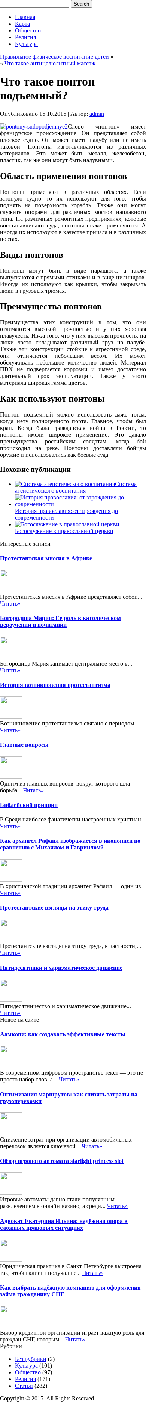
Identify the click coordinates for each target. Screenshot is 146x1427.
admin (96, 114)
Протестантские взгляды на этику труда (54, 907)
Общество (28, 30)
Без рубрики (30, 1359)
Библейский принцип (29, 805)
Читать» (10, 603)
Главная (25, 17)
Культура (26, 44)
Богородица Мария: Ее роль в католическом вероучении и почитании (60, 621)
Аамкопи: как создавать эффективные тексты (62, 1034)
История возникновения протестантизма (55, 685)
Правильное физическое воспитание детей (54, 56)
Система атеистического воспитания (76, 487)
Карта (22, 24)
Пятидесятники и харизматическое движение (61, 968)
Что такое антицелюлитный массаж (49, 63)
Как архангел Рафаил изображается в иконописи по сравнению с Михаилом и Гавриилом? (70, 844)
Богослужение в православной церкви (64, 531)
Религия (25, 37)
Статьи (24, 1386)
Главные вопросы (24, 745)
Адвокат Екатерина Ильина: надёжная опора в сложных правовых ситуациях (64, 1224)
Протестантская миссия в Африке (46, 558)
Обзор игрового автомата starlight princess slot (62, 1161)
